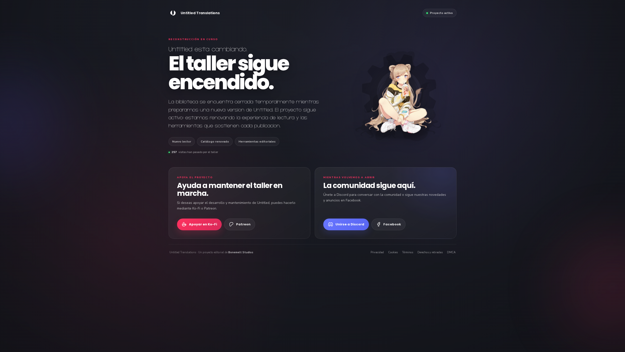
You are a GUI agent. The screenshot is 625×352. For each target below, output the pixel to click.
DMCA (451, 252)
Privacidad (377, 252)
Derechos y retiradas (430, 252)
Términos (407, 252)
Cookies (393, 252)
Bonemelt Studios (240, 252)
